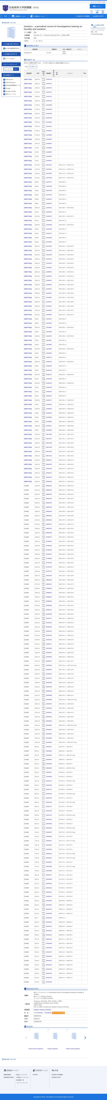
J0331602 (49, 896)
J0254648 (49, 845)
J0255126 (49, 640)
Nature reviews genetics (73, 1049)
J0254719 (49, 815)
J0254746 (49, 802)
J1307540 (49, 195)
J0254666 (49, 836)
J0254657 (49, 841)
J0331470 (49, 952)
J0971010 (49, 456)
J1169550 (49, 272)
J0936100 (49, 477)
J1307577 (49, 182)
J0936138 (49, 464)
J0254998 (49, 695)
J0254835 (49, 764)
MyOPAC (35, 1074)
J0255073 (49, 661)
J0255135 (49, 635)
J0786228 (49, 558)
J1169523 (49, 284)
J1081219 (49, 383)
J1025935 (49, 417)
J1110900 (49, 323)
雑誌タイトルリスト (22, 1074)
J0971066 (49, 434)
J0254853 (49, 755)
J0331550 (49, 918)
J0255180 (49, 614)
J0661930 (49, 575)
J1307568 (49, 186)
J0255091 (49, 652)
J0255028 (49, 682)
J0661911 (49, 584)
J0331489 (49, 948)
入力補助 (97, 10)
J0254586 (49, 871)
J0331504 (49, 939)
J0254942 (49, 717)
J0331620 (49, 888)
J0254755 (49, 798)
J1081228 (49, 379)
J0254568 (49, 879)
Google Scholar (11, 91)
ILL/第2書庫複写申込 (12, 48)
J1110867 (49, 340)
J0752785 (49, 567)
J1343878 (49, 143)
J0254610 (49, 858)
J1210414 (49, 259)
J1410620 (49, 122)
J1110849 (49, 349)
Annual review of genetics (36, 1049)
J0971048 (49, 443)
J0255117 (49, 644)
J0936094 (49, 481)
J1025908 (49, 430)
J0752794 (49, 563)
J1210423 (49, 255)
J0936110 (49, 473)
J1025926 (49, 421)
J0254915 (49, 729)
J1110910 (49, 319)
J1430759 (49, 79)
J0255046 (49, 674)
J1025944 (49, 413)
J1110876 (49, 336)
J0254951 (49, 712)
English (103, 10)
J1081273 (49, 357)
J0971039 (49, 447)
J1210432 (49, 250)
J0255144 (49, 631)
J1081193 (49, 391)
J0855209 (49, 511)
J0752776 (49, 571)
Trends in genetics (52, 1049)
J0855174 (49, 524)
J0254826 (49, 768)
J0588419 (49, 592)
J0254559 (49, 883)
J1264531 (49, 207)
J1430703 (49, 101)
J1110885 (49, 332)
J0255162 (49, 627)
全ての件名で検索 (59, 1013)
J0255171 (49, 618)
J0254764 (49, 794)
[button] (18, 16)
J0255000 (49, 691)
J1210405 (49, 263)
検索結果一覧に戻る (10, 22)
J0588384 (49, 605)
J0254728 (49, 811)
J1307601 (49, 169)
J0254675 (49, 832)
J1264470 (49, 233)
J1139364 (49, 306)
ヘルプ (91, 10)
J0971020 (49, 451)
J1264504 (49, 220)
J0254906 (49, 734)
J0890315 (49, 498)
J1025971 (49, 400)
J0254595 (49, 866)
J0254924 (49, 725)
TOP (5, 16)
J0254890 (49, 738)
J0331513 (49, 935)
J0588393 (49, 601)
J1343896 (49, 135)
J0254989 (49, 699)
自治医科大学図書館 (83, 16)
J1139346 (49, 314)
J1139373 (49, 302)
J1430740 (49, 83)
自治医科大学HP (98, 16)
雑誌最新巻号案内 (9, 1077)
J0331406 (49, 982)
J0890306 (49, 503)
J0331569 (49, 913)
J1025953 (49, 409)
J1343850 (49, 152)
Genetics (40, 1013)
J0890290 (49, 507)
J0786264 (49, 541)
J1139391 (49, 293)
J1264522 (49, 212)
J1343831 (49, 160)
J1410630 (49, 113)
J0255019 (49, 687)
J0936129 (49, 468)
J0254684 (49, 828)
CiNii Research (10, 82)
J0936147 (49, 460)
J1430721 (49, 92)
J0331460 (49, 956)
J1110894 (49, 327)
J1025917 (49, 426)
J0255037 (49, 678)
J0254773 (49, 789)
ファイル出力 (10, 58)
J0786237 (49, 554)
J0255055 (49, 669)
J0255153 (49, 622)
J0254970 (49, 704)
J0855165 (49, 528)
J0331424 (49, 973)
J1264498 (49, 225)
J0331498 (49, 943)
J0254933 (49, 721)
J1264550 (49, 199)
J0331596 (49, 900)
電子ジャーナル (11, 94)
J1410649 (49, 109)
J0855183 (49, 520)
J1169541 (49, 276)
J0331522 (49, 930)
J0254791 (49, 781)
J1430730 (49, 88)
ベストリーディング (22, 1083)
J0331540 (49, 922)
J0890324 (49, 494)
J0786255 (49, 545)
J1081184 (49, 396)
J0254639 (49, 849)
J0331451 (49, 960)
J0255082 (49, 657)
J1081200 (49, 387)
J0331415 (49, 977)
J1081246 (49, 370)
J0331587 (49, 905)
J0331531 (49, 926)
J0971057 (49, 438)
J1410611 (49, 126)
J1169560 (49, 267)
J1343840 (49, 156)
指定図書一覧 (20, 1080)
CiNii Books (9, 79)
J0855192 (49, 515)
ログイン (99, 6)
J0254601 (49, 862)
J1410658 (49, 105)
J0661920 (49, 580)
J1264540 (49, 203)
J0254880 (49, 742)
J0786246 (49, 550)
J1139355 (49, 310)
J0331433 (49, 969)
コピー (16, 69)
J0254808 (49, 776)
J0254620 (49, 853)
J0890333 (49, 490)
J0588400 (49, 597)
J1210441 (49, 246)
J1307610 (49, 165)
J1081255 (49, 366)
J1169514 (49, 289)
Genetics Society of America (42, 1009)
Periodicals (48, 1013)
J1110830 (49, 353)
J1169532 (49, 280)
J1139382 (49, 297)
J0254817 (49, 772)
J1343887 (49, 139)
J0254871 (49, 746)
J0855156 (49, 533)
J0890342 (49, 486)
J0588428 (49, 588)
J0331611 (49, 892)
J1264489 (49, 229)
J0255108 (49, 648)
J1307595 (49, 173)
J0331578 (49, 909)
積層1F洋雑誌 (28, 79)
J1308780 (49, 118)
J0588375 (49, 610)
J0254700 (49, 819)
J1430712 (49, 96)
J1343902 (49, 130)
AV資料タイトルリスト (22, 1077)
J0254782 (49, 785)
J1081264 (49, 361)
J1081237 (49, 374)
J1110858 (49, 344)
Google (8, 88)
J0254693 (49, 823)
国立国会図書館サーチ (13, 85)
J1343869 (49, 148)
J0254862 (49, 751)
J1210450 (49, 242)
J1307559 (49, 190)
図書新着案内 (7, 1074)
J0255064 (49, 665)
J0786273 (49, 537)
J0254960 (49, 708)
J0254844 (49, 759)
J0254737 (49, 806)
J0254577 (49, 875)
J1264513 (49, 216)
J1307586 (49, 178)
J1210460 (49, 237)
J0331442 (49, 965)
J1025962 (49, 404)
